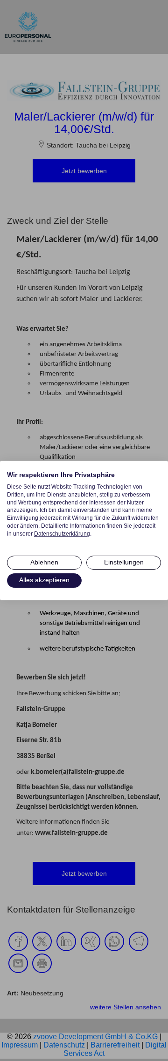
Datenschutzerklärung (62, 533)
